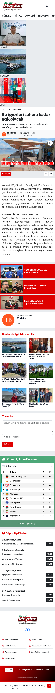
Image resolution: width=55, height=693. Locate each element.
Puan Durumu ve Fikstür (41, 646)
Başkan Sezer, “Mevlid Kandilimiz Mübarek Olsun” (39, 356)
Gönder (8, 444)
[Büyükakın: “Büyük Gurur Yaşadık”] (14, 395)
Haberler (6, 110)
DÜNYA (18, 16)
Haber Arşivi (10, 658)
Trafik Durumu (10, 646)
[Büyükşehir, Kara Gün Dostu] (41, 395)
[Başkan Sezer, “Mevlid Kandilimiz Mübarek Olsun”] (41, 345)
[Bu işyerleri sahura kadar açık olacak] (27, 154)
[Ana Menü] (51, 6)
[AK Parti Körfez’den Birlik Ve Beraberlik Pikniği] (14, 370)
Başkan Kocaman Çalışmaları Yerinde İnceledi (37, 381)
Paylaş (7, 174)
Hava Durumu (37, 640)
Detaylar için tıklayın (27, 524)
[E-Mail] (19, 324)
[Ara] (47, 6)
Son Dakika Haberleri (40, 652)
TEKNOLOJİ (43, 16)
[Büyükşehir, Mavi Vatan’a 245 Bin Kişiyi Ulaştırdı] (14, 345)
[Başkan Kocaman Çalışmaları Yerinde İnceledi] (41, 370)
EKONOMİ (30, 16)
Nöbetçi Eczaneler (12, 640)
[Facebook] (27, 630)
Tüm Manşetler (11, 652)
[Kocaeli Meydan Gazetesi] (13, 6)
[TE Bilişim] (8, 320)
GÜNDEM (6, 16)
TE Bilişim (21, 318)
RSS (10, 670)
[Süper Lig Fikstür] (51, 533)
